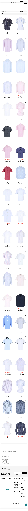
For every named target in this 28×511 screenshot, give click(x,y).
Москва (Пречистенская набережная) (5, 459)
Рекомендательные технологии (14, 504)
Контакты (22, 483)
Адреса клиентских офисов (17, 478)
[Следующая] (26, 442)
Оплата (22, 487)
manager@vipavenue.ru (17, 468)
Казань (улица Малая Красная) (4, 461)
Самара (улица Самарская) (4, 462)
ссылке (18, 457)
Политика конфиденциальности (14, 503)
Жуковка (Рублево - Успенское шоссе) (5, 460)
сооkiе (18, 3)
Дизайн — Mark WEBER (14, 507)
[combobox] (8, 11)
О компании (23, 480)
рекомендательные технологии (9, 3)
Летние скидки (8, 31)
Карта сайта (14, 502)
